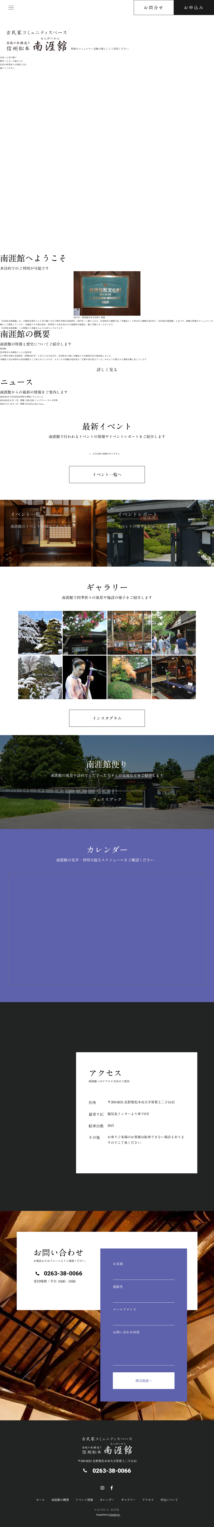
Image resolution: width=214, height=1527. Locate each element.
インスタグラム (107, 718)
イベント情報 (84, 1499)
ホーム (40, 1499)
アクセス (11, 234)
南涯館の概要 (60, 1499)
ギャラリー (128, 1499)
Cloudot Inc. (114, 1515)
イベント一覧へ (107, 474)
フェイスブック (107, 799)
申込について (169, 1499)
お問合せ (154, 7)
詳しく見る (107, 369)
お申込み (194, 7)
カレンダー (107, 1499)
